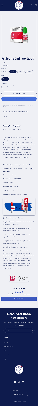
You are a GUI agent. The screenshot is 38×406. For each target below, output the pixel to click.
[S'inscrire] (32, 330)
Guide (5, 359)
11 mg (29, 71)
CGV (5, 350)
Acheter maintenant (19, 99)
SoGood (13, 175)
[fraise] (19, 206)
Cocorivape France (21, 401)
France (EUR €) (18, 394)
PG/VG (18, 179)
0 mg (6, 72)
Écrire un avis (19, 299)
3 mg (13, 71)
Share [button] (5, 116)
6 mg (21, 71)
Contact (6, 355)
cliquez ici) (6, 171)
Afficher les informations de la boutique (15, 111)
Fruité (5, 79)
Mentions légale (8, 346)
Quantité (4, 83)
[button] (2, 5)
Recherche (7, 342)
